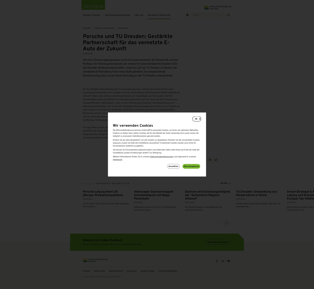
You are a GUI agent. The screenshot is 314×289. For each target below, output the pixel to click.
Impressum (117, 159)
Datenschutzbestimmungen (161, 157)
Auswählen (173, 166)
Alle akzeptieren (191, 166)
